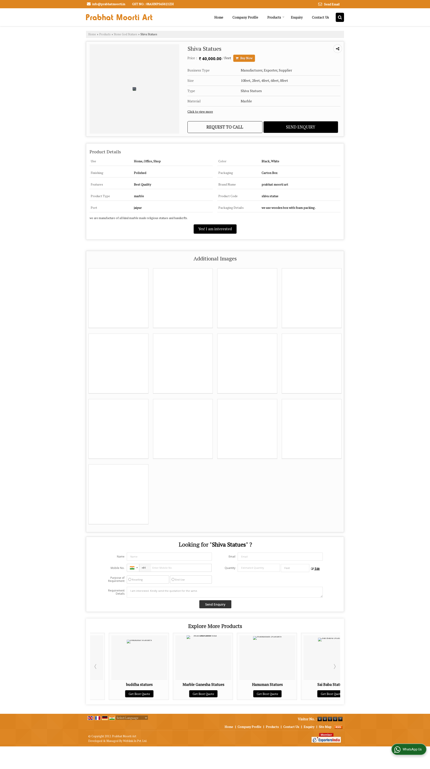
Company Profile (245, 17)
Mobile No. (118, 568)
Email (232, 556)
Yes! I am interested (215, 228)
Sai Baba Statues (313, 684)
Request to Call (224, 127)
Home (218, 17)
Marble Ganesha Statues (184, 684)
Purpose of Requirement (116, 579)
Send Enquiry (300, 127)
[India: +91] (133, 568)
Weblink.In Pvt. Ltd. (135, 741)
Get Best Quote (120, 694)
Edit (317, 569)
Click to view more (200, 112)
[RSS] (338, 727)
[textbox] (295, 568)
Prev (95, 666)
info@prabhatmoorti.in (108, 4)
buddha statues (120, 684)
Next (334, 666)
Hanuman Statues (248, 684)
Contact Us (320, 17)
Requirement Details (116, 592)
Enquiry (297, 17)
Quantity (230, 568)
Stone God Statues (125, 34)
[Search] (340, 17)
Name (121, 556)
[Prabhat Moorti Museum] (119, 17)
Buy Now (246, 58)
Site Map (325, 727)
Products (274, 17)
